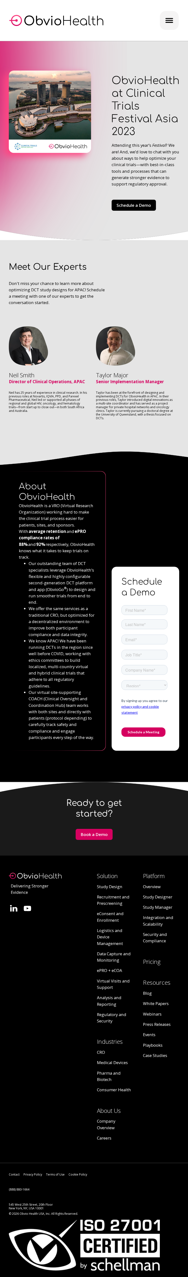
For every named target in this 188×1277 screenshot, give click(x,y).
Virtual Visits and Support (113, 984)
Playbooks (153, 1045)
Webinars (152, 1014)
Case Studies (155, 1055)
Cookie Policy (78, 1174)
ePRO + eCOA (109, 970)
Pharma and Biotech (109, 1076)
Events (149, 1034)
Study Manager (157, 907)
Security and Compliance (155, 938)
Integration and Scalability (158, 921)
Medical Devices (112, 1062)
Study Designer (157, 897)
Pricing (152, 961)
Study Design (109, 886)
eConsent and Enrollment (110, 917)
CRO (101, 1052)
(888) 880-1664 (19, 1189)
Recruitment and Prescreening (113, 900)
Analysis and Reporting (109, 1001)
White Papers (156, 1003)
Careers (104, 1138)
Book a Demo (94, 834)
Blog (147, 993)
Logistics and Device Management (110, 937)
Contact (14, 1174)
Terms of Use (55, 1174)
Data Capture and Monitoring (114, 957)
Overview (152, 886)
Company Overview (106, 1124)
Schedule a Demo (134, 205)
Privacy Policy (33, 1174)
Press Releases (157, 1024)
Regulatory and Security (111, 1018)
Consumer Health (114, 1090)
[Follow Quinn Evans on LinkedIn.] (14, 908)
